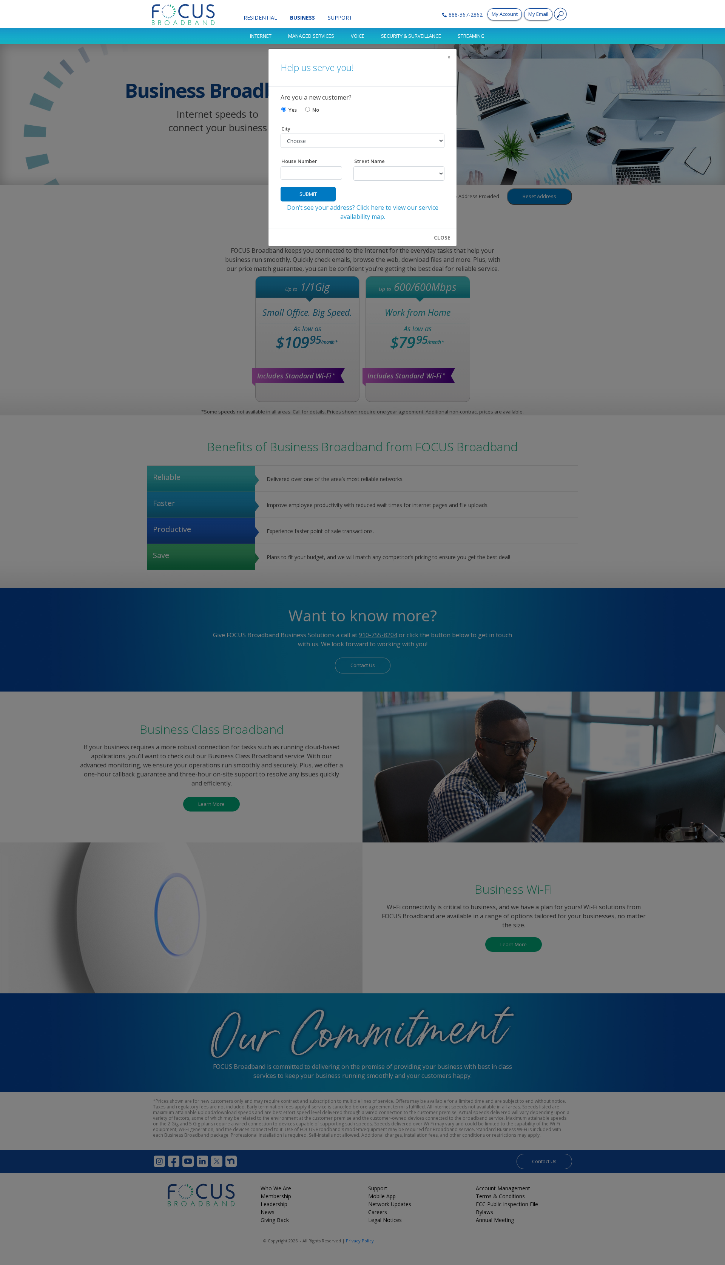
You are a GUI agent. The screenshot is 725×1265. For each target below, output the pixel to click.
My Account (505, 14)
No (314, 109)
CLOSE (442, 237)
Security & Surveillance (411, 35)
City (285, 128)
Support (340, 17)
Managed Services (311, 35)
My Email (538, 14)
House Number (299, 161)
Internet (260, 35)
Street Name (369, 161)
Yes (291, 109)
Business (302, 17)
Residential (260, 17)
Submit (308, 194)
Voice (357, 35)
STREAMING (471, 35)
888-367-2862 (466, 14)
